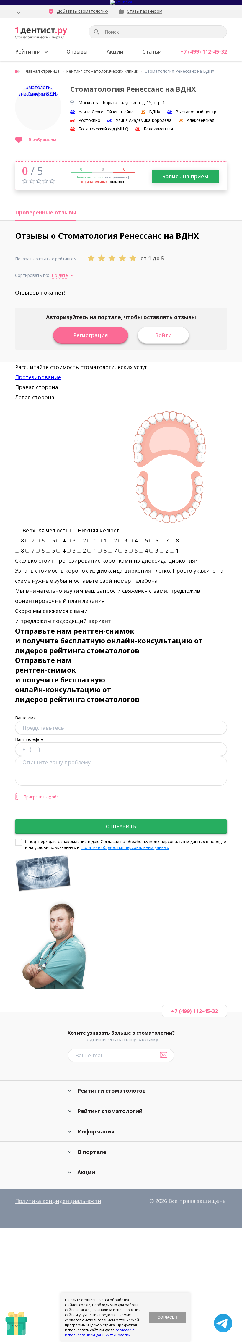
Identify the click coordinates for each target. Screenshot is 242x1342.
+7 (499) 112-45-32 (203, 51)
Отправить (121, 826)
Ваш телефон (29, 739)
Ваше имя (25, 718)
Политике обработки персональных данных (125, 847)
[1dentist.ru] (41, 33)
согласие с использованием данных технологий (99, 1333)
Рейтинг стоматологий (110, 1111)
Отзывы (77, 51)
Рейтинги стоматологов (111, 1090)
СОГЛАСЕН (167, 1317)
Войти (163, 335)
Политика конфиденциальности (58, 1200)
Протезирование (38, 377)
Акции (115, 51)
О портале (91, 1151)
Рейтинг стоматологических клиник (102, 71)
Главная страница (41, 71)
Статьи (152, 51)
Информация (96, 1131)
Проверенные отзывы (45, 212)
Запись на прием (185, 176)
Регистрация (90, 335)
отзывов (117, 181)
